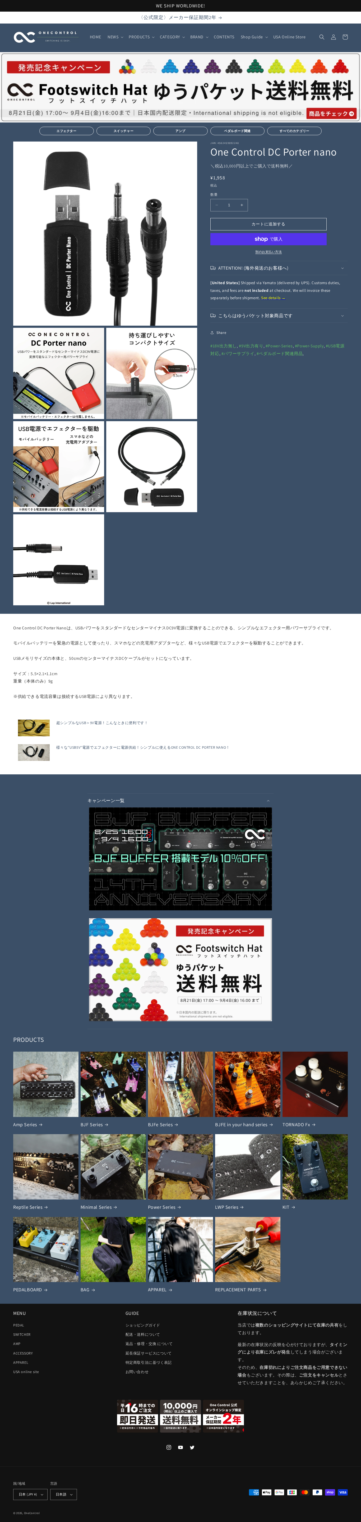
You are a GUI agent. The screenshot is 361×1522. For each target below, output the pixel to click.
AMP (17, 1343)
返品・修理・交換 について (149, 1343)
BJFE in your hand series (241, 1124)
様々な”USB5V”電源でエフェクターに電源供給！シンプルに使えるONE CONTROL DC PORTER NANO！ (143, 747)
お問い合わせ (137, 1371)
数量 (213, 194)
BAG (85, 1290)
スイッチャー (124, 131)
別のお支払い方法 (268, 252)
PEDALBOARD (27, 1290)
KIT (286, 1207)
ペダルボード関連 (237, 131)
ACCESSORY (23, 1353)
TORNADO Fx (296, 1124)
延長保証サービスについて (149, 1353)
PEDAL (18, 1325)
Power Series (161, 1207)
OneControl (32, 1513)
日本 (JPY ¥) (28, 1494)
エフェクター (67, 131)
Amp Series (25, 1124)
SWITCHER (22, 1334)
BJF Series (92, 1124)
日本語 (61, 1494)
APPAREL (157, 1290)
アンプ (180, 131)
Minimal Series (96, 1207)
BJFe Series (160, 1124)
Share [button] (221, 332)
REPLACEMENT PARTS (238, 1290)
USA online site (26, 1371)
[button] (115, 37)
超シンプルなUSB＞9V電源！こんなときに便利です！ (102, 722)
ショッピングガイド (143, 1325)
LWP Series (226, 1207)
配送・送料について (143, 1334)
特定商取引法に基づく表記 (149, 1362)
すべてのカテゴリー (294, 131)
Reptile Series (27, 1207)
